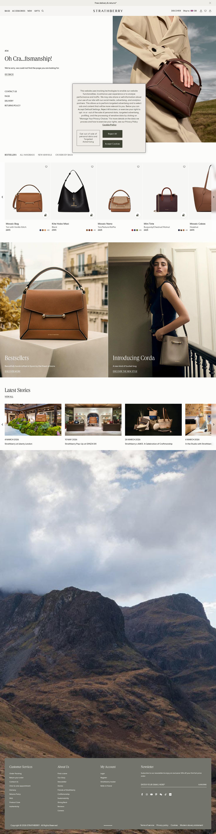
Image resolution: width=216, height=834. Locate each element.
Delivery (12, 790)
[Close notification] (210, 3)
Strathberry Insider (108, 782)
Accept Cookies (112, 144)
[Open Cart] (210, 11)
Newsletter (62, 782)
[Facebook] (142, 794)
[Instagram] (147, 794)
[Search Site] (43, 11)
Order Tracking (15, 773)
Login (103, 773)
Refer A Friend (106, 786)
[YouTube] (151, 794)
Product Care (14, 802)
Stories (60, 786)
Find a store (62, 773)
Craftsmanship (64, 794)
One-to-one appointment (19, 786)
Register (104, 777)
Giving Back (62, 802)
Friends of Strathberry (66, 790)
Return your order (16, 777)
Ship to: (190, 11)
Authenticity (14, 806)
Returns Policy (15, 794)
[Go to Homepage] (108, 11)
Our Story (61, 777)
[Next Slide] (213, 197)
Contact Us (13, 782)
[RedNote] (170, 794)
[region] (109, 118)
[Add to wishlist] (46, 167)
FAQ (11, 798)
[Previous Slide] (2, 197)
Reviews (61, 806)
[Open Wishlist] (205, 11)
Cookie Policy (109, 124)
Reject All (112, 134)
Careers (61, 810)
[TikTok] (165, 794)
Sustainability (63, 798)
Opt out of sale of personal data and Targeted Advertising (88, 138)
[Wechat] (161, 794)
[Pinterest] (156, 794)
